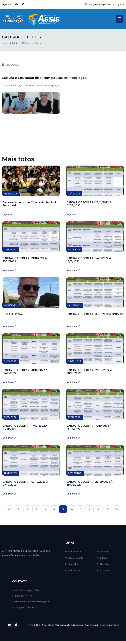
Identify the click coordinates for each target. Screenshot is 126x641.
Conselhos (73, 564)
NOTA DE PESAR (13, 314)
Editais (103, 557)
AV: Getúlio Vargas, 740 (27, 590)
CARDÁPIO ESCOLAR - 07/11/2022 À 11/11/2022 (95, 314)
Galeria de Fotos (31, 43)
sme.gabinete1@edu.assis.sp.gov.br (106, 4)
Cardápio (105, 564)
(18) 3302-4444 (23, 596)
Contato (104, 570)
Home (5, 43)
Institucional (74, 551)
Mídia (15, 43)
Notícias (104, 551)
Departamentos (76, 557)
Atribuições (74, 570)
